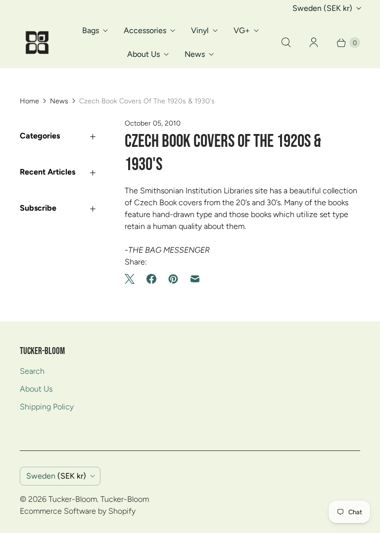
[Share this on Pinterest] (173, 279)
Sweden (322, 8)
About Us (143, 54)
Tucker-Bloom (72, 499)
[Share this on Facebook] (151, 279)
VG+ (242, 30)
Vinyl (200, 30)
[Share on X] (133, 279)
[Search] (286, 42)
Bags (90, 30)
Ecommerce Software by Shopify (78, 511)
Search (32, 371)
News (195, 54)
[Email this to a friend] (195, 279)
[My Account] (314, 42)
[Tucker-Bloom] (37, 42)
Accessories (145, 30)
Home (29, 101)
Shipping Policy (47, 406)
